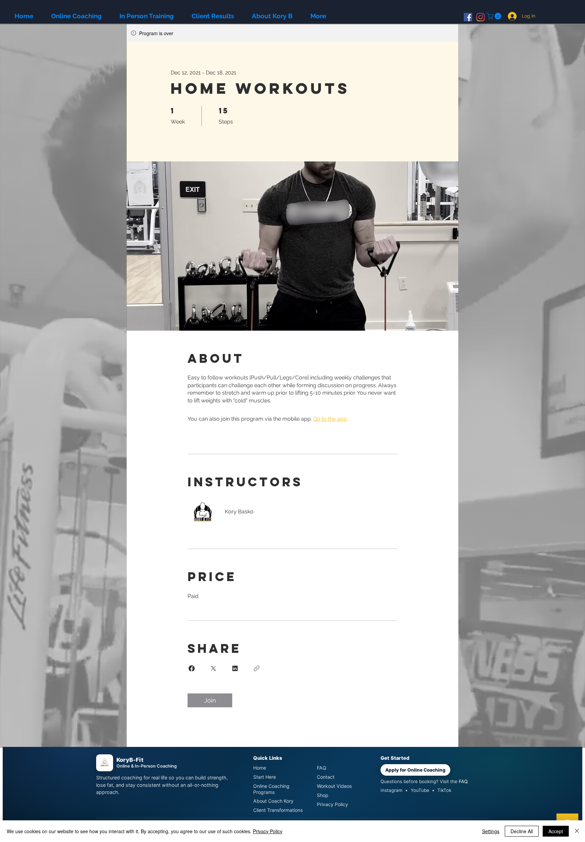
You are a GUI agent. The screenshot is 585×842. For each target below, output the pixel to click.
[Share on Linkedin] (235, 668)
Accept (555, 831)
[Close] (577, 831)
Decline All (522, 831)
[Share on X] (213, 668)
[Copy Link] (257, 668)
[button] (495, 16)
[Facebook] (468, 17)
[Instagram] (480, 17)
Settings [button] (490, 831)
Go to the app (330, 419)
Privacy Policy (267, 831)
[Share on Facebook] (192, 668)
